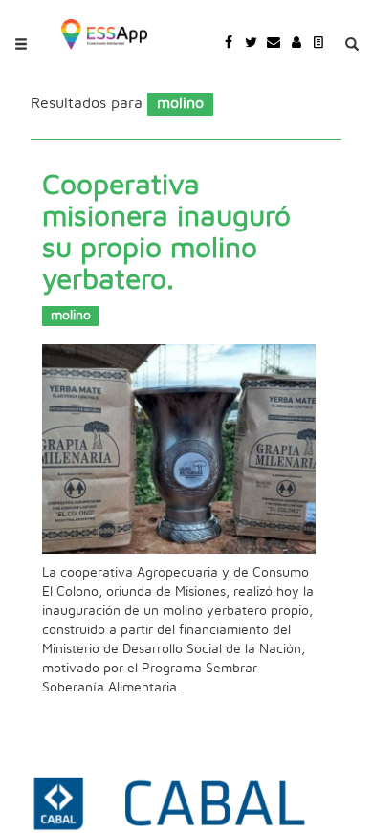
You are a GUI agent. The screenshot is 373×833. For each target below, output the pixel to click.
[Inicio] (104, 32)
